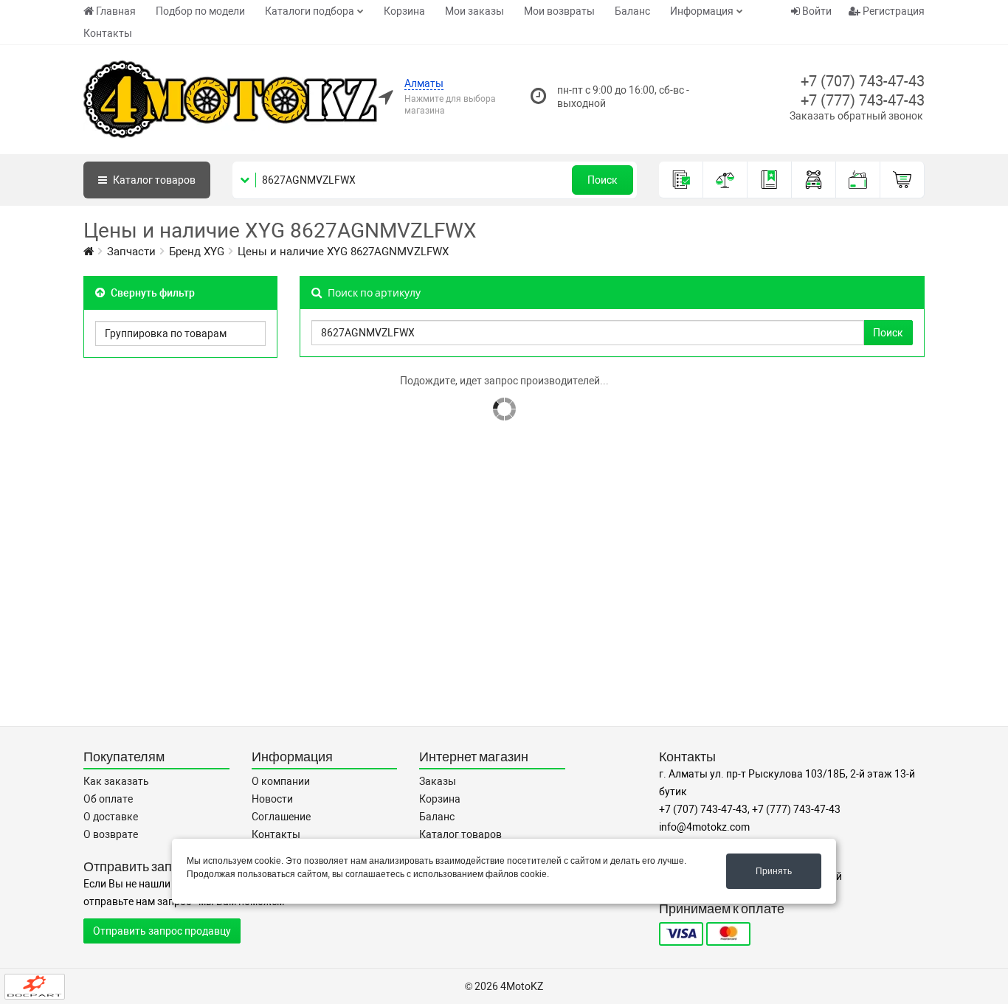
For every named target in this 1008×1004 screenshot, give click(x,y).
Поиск (602, 180)
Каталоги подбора (309, 11)
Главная (116, 11)
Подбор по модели (200, 11)
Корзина (404, 11)
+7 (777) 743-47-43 (863, 100)
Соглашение (281, 817)
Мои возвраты (559, 11)
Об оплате (108, 799)
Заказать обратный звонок (856, 116)
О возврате (110, 834)
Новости (272, 799)
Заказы (437, 781)
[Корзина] (902, 180)
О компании (281, 781)
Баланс (632, 11)
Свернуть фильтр (151, 293)
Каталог (153, 180)
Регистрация (892, 11)
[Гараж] (814, 180)
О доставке (110, 817)
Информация (701, 11)
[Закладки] (770, 180)
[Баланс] (858, 180)
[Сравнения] (725, 180)
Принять (774, 871)
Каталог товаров (460, 834)
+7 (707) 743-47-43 (863, 81)
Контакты (107, 33)
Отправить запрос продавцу (162, 931)
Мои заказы (474, 11)
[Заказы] (681, 180)
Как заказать (116, 781)
